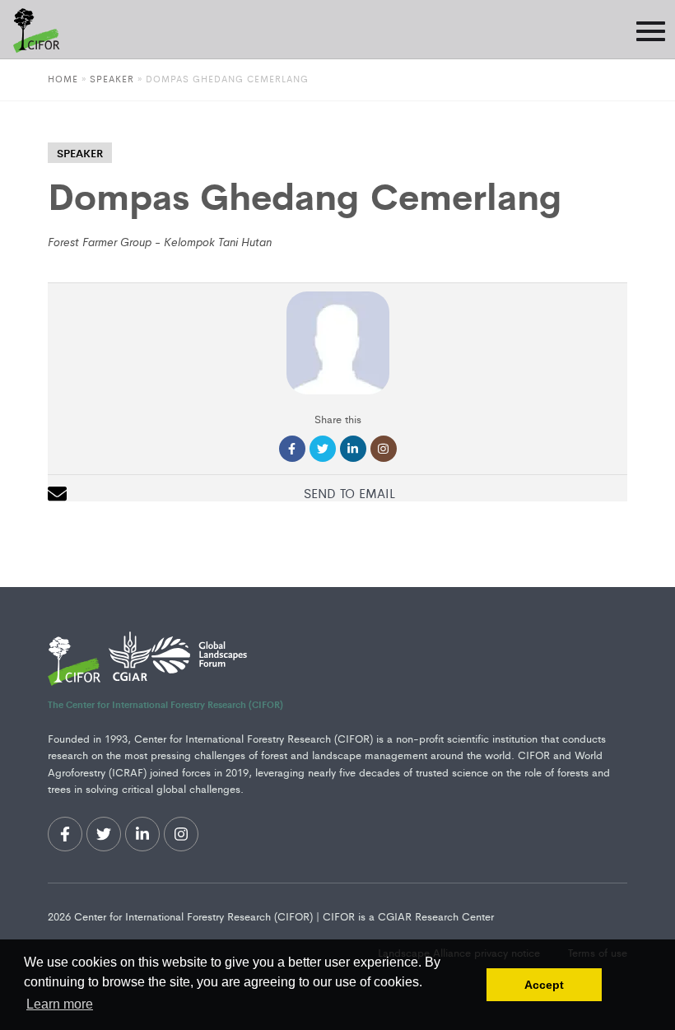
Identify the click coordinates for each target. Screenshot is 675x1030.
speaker (80, 153)
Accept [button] (544, 984)
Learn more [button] (59, 1004)
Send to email (349, 492)
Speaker (112, 78)
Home (63, 78)
